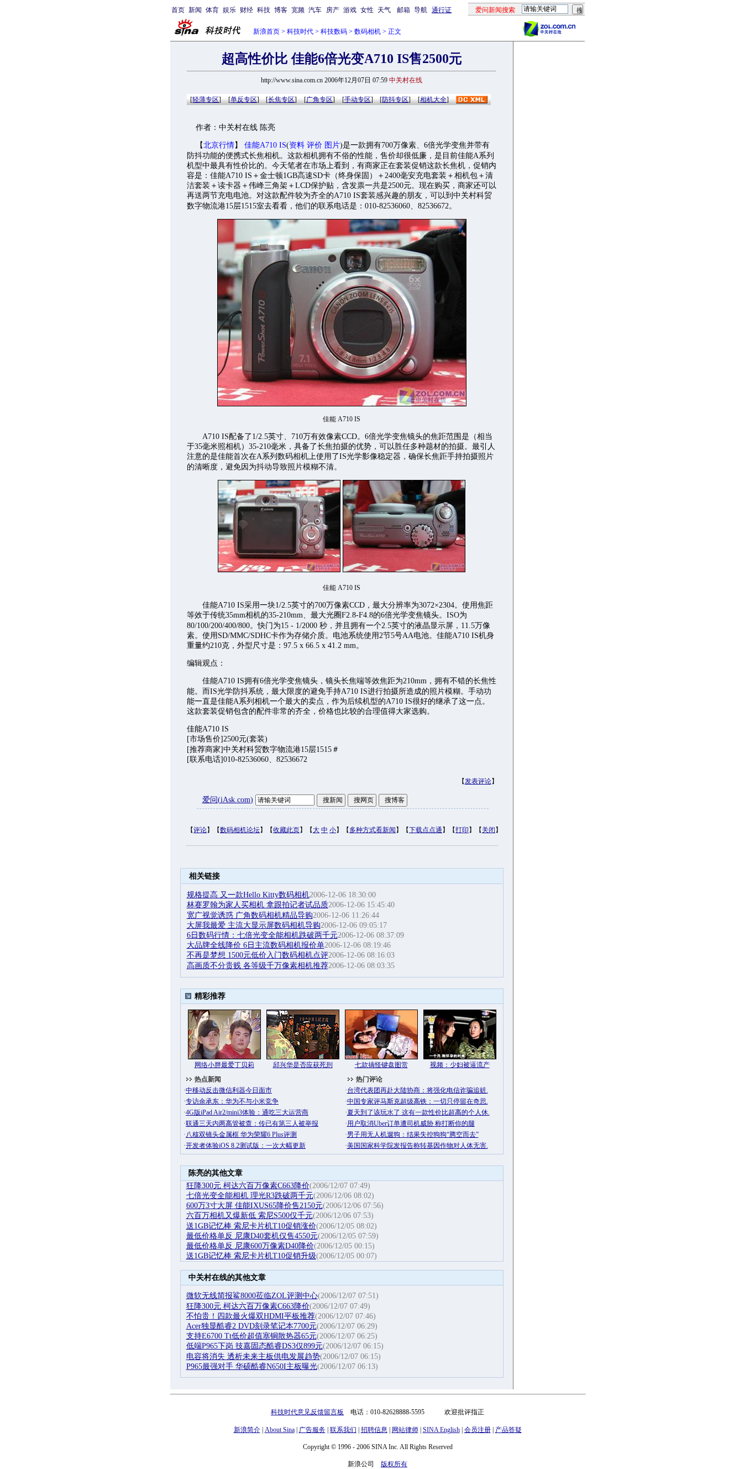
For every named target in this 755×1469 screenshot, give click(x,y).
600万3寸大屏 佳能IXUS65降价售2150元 (254, 1205)
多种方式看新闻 (372, 830)
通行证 (442, 10)
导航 (420, 10)
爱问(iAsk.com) (227, 800)
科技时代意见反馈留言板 (307, 1412)
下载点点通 (425, 830)
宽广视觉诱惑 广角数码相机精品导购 (250, 915)
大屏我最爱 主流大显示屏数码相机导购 (254, 925)
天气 (384, 10)
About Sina (280, 1430)
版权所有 (394, 1464)
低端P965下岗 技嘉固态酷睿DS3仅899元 (254, 1346)
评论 (200, 830)
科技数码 (334, 31)
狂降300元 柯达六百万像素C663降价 (248, 1186)
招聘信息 (374, 1430)
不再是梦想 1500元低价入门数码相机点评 (257, 955)
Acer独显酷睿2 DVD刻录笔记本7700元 (251, 1326)
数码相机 (367, 31)
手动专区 (357, 99)
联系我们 (343, 1430)
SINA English (441, 1430)
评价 (314, 145)
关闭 (488, 830)
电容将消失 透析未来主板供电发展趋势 (253, 1356)
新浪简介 (247, 1430)
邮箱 (403, 10)
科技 (263, 10)
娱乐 (229, 10)
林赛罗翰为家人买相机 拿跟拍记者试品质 (257, 905)
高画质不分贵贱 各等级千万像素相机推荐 (257, 965)
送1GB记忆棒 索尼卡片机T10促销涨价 (251, 1226)
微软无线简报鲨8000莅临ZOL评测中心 (252, 1296)
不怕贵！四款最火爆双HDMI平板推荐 (250, 1316)
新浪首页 (266, 31)
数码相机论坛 (240, 830)
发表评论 (478, 781)
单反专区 (243, 99)
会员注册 (477, 1430)
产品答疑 (508, 1430)
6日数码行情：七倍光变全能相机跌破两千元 (262, 935)
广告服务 (312, 1430)
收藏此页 (286, 830)
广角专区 (319, 99)
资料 (297, 145)
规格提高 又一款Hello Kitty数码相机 (248, 895)
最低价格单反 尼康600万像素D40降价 (250, 1246)
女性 (367, 10)
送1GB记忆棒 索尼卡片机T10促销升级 (251, 1256)
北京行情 (218, 145)
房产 (332, 10)
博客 (280, 10)
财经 (246, 10)
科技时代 (300, 31)
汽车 (315, 10)
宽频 (298, 10)
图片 (332, 145)
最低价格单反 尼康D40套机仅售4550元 (252, 1236)
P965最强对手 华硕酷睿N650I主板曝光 (251, 1366)
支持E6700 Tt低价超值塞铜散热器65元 (251, 1336)
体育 (212, 10)
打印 (462, 830)
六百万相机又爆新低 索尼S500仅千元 (249, 1215)
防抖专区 (395, 99)
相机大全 (433, 99)
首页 (178, 10)
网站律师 (405, 1430)
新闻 (195, 10)
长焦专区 (281, 99)
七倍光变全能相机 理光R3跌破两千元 (249, 1195)
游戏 (349, 10)
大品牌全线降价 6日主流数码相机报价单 (255, 945)
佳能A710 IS (265, 145)
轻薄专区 (205, 99)
